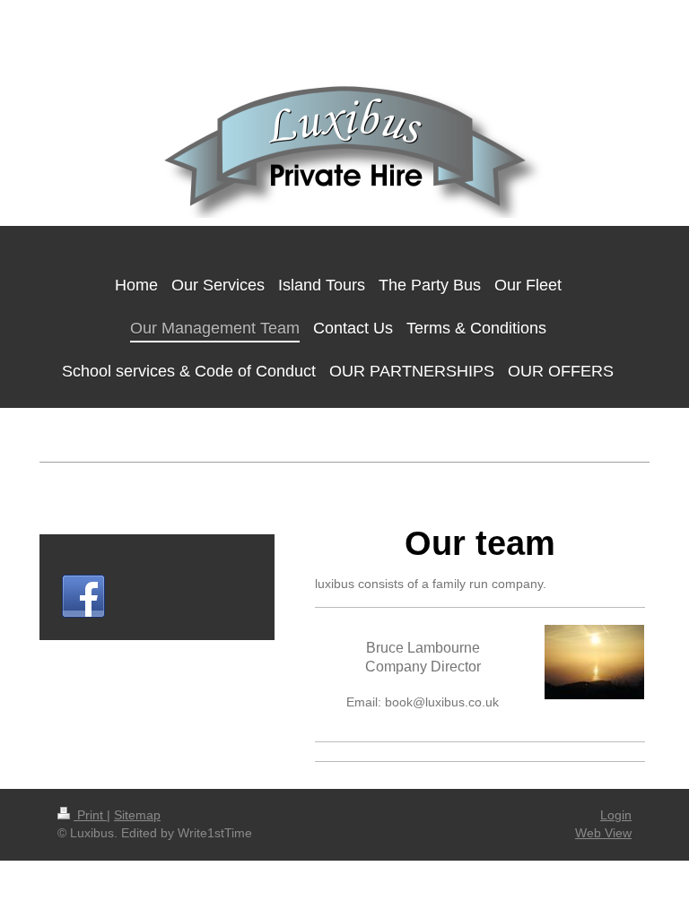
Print (90, 815)
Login (616, 815)
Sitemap (137, 815)
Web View (603, 833)
